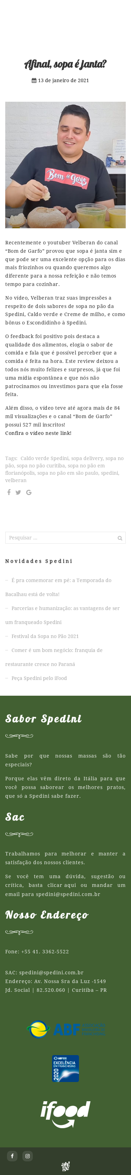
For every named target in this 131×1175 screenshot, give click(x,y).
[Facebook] (8, 492)
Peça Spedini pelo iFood (39, 678)
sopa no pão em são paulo (67, 473)
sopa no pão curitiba (41, 465)
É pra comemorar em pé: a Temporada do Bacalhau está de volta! (58, 587)
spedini (109, 473)
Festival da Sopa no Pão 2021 (45, 636)
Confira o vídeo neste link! (38, 433)
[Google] (28, 492)
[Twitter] (18, 492)
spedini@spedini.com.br (68, 894)
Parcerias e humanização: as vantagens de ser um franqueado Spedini (62, 615)
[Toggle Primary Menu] (119, 10)
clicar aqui (62, 885)
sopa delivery (87, 458)
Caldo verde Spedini (44, 458)
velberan (16, 480)
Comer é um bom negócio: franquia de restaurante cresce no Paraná (54, 657)
